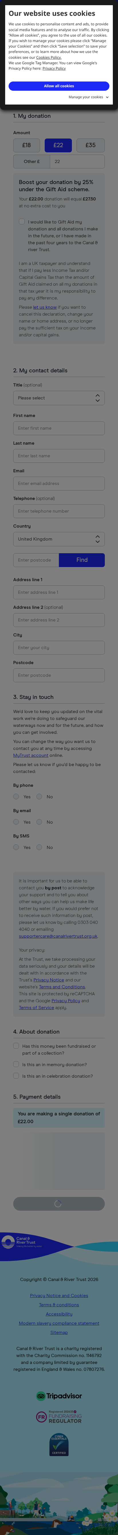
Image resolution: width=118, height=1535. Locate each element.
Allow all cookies (59, 85)
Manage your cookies (86, 96)
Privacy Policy (54, 68)
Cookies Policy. (49, 57)
